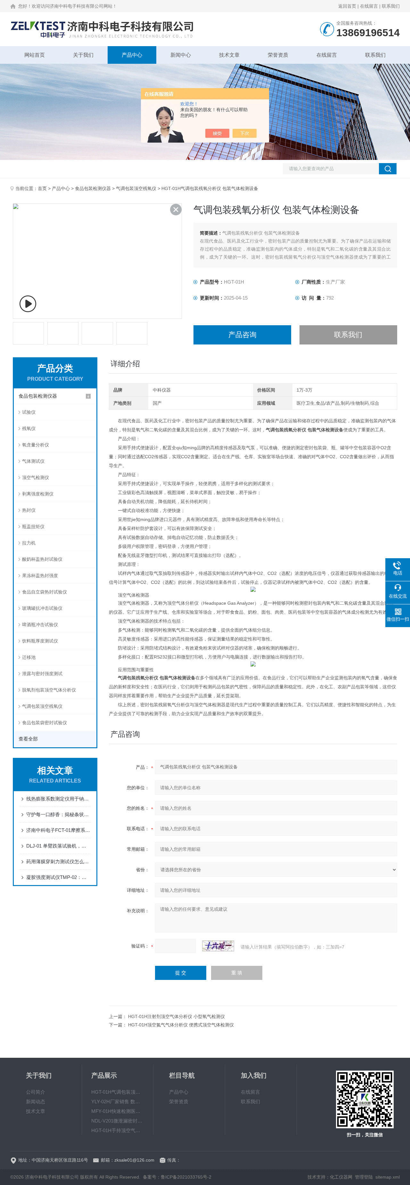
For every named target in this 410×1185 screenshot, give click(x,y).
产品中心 (132, 55)
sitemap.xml (387, 1177)
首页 (42, 188)
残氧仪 (29, 428)
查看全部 (28, 739)
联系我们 (391, 6)
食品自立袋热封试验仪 (44, 591)
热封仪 (29, 510)
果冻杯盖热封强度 (40, 575)
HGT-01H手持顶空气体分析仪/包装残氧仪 (117, 1130)
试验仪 (29, 412)
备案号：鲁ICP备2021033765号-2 (177, 1177)
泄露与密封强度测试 (42, 673)
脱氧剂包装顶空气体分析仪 (49, 689)
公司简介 (35, 1092)
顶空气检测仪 (35, 477)
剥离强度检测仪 (37, 493)
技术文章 (229, 55)
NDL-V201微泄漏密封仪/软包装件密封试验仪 (117, 1120)
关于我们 (83, 55)
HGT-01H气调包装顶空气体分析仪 (117, 1092)
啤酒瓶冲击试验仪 (40, 624)
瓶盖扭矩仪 (33, 526)
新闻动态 (35, 1101)
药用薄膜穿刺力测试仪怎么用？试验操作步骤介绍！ (58, 861)
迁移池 (29, 657)
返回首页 (347, 6)
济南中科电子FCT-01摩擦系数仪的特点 (58, 830)
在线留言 (369, 6)
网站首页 (34, 55)
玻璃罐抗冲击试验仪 (42, 608)
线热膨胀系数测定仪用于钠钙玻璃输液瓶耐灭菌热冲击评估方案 (58, 798)
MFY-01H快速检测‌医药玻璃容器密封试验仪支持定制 (117, 1111)
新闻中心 (180, 55)
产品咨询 (242, 335)
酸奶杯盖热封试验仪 (42, 559)
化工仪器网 (341, 1177)
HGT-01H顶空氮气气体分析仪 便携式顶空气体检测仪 (181, 1024)
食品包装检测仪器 (93, 188)
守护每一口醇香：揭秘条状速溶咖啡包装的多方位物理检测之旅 (58, 814)
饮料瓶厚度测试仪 (40, 640)
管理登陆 (364, 1177)
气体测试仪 (33, 461)
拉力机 (29, 542)
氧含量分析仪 (35, 444)
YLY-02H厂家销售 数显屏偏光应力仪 (117, 1101)
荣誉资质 (278, 55)
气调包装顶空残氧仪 (136, 188)
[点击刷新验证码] (218, 946)
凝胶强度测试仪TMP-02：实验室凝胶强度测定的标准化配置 (58, 877)
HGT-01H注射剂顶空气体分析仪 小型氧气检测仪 (176, 1016)
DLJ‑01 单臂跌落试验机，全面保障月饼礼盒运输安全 (58, 846)
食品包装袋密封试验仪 (44, 722)
